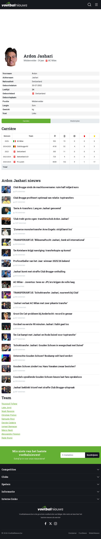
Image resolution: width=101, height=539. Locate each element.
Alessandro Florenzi (11, 434)
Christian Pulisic (9, 415)
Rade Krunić (7, 438)
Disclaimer (73, 533)
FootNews (83, 533)
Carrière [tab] (26, 121)
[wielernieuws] (50, 508)
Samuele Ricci (8, 419)
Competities (9, 469)
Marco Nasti (7, 430)
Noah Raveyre (8, 411)
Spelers (6, 484)
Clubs (5, 476)
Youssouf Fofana (9, 404)
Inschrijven (92, 455)
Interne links (9, 499)
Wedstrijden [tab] (75, 121)
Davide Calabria (9, 423)
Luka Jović (6, 407)
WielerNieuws (94, 533)
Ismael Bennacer (9, 426)
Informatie (8, 491)
